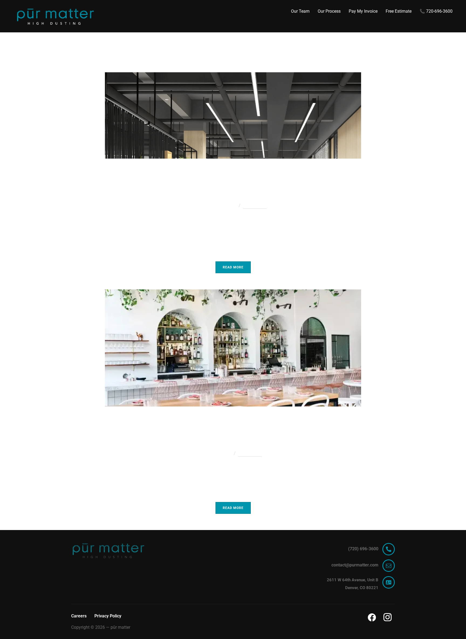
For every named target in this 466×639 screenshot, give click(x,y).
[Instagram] (387, 617)
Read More (233, 267)
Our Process (329, 11)
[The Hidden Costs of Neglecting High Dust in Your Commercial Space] (233, 293)
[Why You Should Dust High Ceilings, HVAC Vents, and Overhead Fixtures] (233, 75)
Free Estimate (399, 11)
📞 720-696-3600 (436, 11)
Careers (79, 616)
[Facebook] (372, 617)
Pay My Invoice (363, 11)
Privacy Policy (107, 616)
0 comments (255, 205)
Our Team (300, 11)
